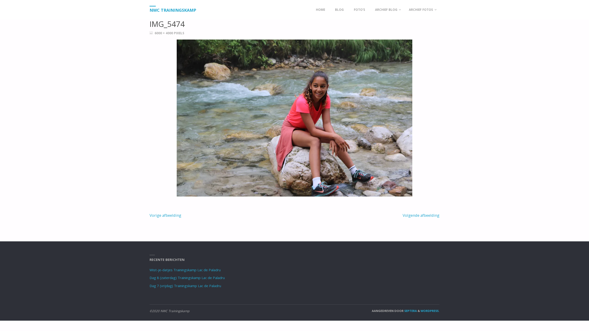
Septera (410, 311)
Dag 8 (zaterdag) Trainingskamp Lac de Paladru (187, 277)
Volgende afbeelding (421, 215)
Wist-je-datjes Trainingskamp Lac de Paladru (185, 270)
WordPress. (430, 311)
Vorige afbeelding (165, 215)
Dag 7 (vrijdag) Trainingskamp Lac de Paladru (185, 285)
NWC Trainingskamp (173, 10)
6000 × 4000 (164, 33)
